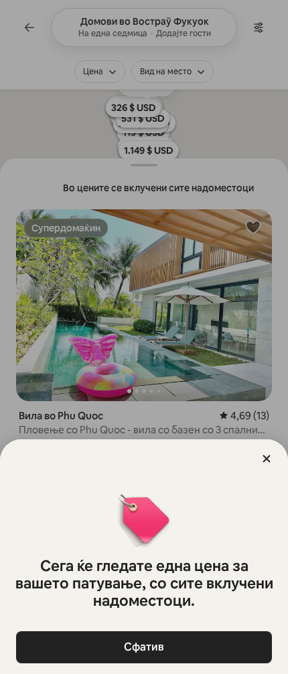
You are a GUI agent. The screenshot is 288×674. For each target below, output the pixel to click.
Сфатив (144, 647)
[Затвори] (266, 458)
